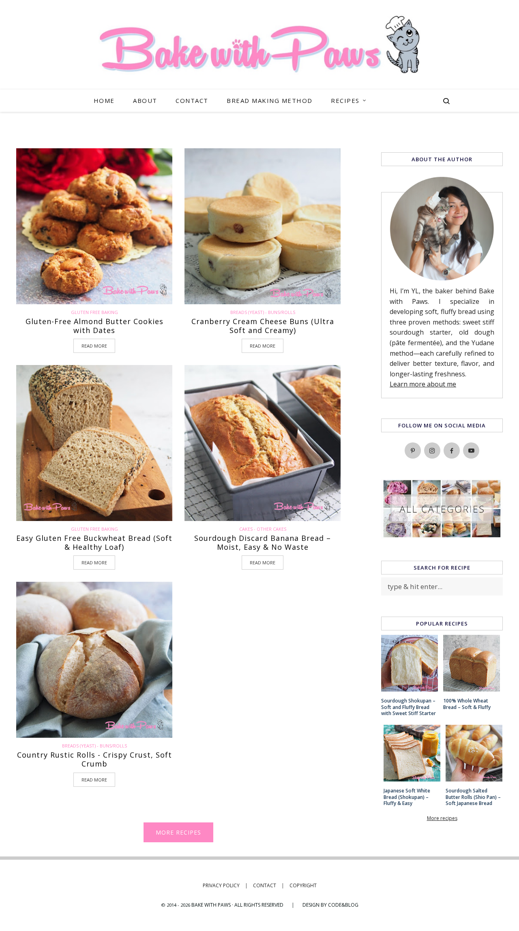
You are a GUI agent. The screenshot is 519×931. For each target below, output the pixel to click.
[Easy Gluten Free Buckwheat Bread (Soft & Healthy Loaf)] (94, 443)
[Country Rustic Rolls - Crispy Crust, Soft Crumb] (94, 660)
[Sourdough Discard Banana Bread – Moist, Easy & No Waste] (262, 443)
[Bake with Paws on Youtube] (471, 450)
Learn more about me (423, 384)
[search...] (446, 102)
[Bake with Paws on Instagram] (432, 450)
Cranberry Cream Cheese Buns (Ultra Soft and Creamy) (262, 326)
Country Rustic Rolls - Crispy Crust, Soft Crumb (94, 759)
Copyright (303, 885)
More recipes (178, 832)
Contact (192, 100)
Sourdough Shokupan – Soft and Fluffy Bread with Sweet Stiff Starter (408, 707)
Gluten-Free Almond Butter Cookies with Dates (94, 326)
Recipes (345, 100)
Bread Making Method (270, 100)
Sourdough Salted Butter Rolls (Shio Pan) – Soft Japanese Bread (473, 797)
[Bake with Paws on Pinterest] (413, 450)
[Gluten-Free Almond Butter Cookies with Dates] (94, 226)
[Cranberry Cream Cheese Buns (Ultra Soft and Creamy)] (262, 226)
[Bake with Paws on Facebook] (452, 450)
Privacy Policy (225, 885)
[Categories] (442, 535)
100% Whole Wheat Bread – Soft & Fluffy (467, 704)
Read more (94, 346)
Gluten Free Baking (94, 312)
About (145, 100)
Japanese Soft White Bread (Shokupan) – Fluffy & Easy (407, 797)
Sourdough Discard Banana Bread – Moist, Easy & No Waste (262, 542)
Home (104, 100)
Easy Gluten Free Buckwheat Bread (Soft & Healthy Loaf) (94, 542)
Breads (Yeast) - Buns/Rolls (262, 312)
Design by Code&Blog (330, 904)
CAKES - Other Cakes (262, 529)
